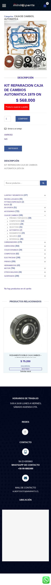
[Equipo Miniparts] (46, 580)
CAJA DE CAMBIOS (24, 16)
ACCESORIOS (9, 211)
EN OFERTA (8, 207)
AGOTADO (25, 369)
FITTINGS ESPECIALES (12, 202)
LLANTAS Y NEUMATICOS (13, 195)
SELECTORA (14, 227)
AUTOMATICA (11, 19)
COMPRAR (22, 119)
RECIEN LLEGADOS (11, 199)
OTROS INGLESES (11, 272)
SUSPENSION (9, 276)
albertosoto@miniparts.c (25, 491)
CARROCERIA (9, 246)
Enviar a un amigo (15, 129)
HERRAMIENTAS (10, 265)
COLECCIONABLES (11, 250)
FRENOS (7, 261)
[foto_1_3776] (25, 45)
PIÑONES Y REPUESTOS (18, 218)
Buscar (43, 183)
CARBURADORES (10, 242)
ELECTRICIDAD (10, 257)
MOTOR (7, 268)
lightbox (9, 65)
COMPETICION (14, 221)
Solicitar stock (25, 371)
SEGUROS (13, 236)
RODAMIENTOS (15, 233)
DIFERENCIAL (14, 239)
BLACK (6, 205)
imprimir (13, 148)
